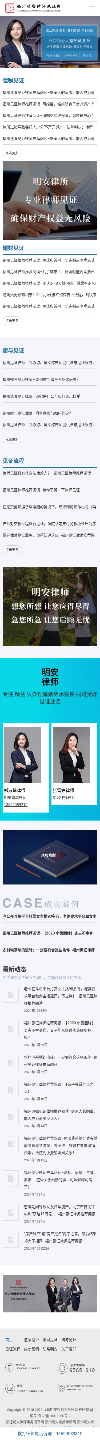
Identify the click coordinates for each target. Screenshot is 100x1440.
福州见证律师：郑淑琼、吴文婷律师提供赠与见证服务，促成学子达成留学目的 (49, 364)
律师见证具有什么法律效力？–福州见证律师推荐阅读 (47, 473)
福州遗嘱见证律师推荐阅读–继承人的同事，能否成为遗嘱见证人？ (49, 93)
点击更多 (12, 153)
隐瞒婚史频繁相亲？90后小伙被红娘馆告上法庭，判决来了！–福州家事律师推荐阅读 (50, 296)
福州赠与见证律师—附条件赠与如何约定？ (38, 413)
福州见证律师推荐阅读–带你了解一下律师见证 (41, 490)
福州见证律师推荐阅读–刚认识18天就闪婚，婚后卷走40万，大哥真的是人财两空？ (49, 284)
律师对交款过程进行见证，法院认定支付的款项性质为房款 (49, 525)
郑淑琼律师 (14, 790)
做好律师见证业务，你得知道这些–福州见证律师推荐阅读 (49, 536)
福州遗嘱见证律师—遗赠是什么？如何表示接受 (41, 396)
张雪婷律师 (63, 790)
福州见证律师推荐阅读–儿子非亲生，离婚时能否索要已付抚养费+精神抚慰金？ (49, 273)
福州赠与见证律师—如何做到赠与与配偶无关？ (41, 379)
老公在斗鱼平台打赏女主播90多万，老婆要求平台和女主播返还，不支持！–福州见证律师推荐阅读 (50, 917)
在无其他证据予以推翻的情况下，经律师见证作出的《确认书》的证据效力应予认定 (49, 508)
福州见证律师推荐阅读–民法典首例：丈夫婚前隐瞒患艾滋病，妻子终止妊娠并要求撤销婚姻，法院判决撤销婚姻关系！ (49, 261)
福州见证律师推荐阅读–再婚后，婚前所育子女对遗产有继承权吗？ (49, 105)
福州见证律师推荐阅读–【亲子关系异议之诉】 (59, 1088)
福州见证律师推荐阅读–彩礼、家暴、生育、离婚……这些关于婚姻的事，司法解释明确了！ (60, 1179)
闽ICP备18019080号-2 (53, 1416)
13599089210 (15, 805)
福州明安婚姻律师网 (60, 1422)
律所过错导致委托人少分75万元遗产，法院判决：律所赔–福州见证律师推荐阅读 (48, 128)
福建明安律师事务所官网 (25, 1422)
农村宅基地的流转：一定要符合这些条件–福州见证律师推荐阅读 (49, 951)
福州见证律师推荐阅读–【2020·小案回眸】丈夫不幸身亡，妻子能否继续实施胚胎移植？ (48, 934)
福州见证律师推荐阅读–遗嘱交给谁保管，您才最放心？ (49, 115)
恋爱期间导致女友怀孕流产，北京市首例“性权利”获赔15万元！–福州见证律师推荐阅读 (60, 1210)
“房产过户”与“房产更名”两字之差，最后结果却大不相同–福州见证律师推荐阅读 (60, 1237)
